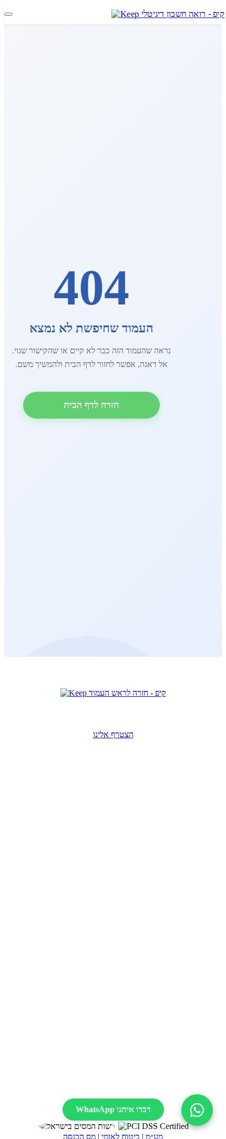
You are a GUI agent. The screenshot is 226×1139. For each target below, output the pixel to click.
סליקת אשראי (115, 918)
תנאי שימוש (174, 1083)
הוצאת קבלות (115, 893)
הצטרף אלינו (113, 734)
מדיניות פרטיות (117, 1083)
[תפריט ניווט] (8, 14)
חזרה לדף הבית (91, 405)
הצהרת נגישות (56, 1083)
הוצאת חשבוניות (115, 905)
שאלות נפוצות (115, 1019)
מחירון (115, 1006)
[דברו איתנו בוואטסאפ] (197, 1110)
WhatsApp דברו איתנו (113, 1109)
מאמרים (115, 1031)
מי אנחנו (115, 994)
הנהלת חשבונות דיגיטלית (115, 930)
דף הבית (115, 981)
